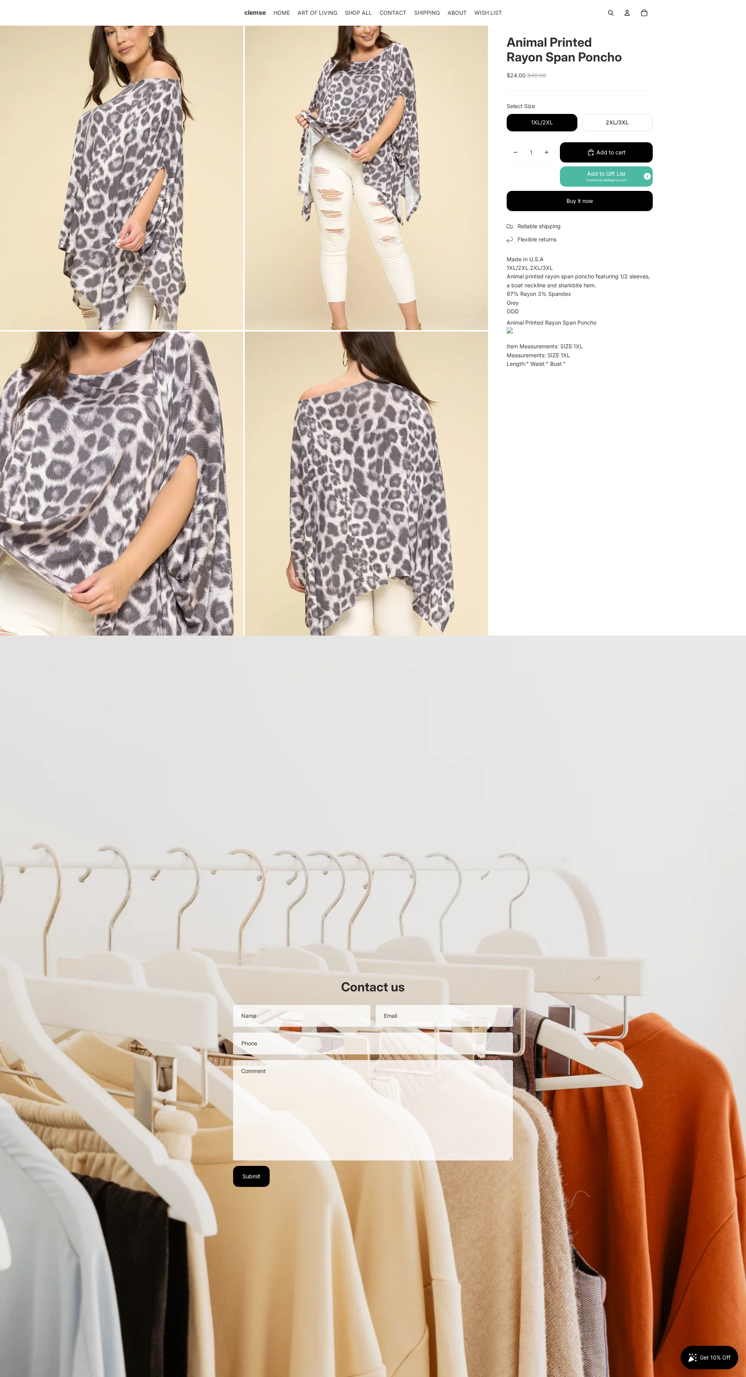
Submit (251, 1176)
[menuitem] (282, 12)
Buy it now (579, 200)
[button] (606, 176)
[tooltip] (647, 176)
